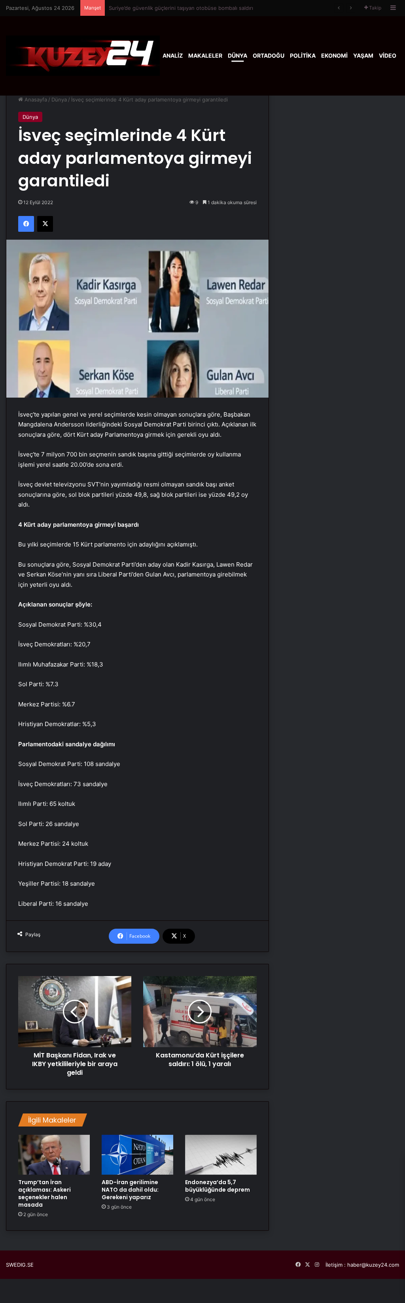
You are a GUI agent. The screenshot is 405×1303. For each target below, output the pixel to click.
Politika (303, 55)
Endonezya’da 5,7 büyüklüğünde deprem (217, 1186)
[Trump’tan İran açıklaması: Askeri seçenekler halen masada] (54, 1155)
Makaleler (205, 55)
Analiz (173, 55)
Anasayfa (35, 99)
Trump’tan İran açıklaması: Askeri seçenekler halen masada (44, 1193)
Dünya (237, 55)
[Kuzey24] (83, 55)
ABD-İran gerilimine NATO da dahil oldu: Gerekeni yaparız (130, 1189)
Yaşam (363, 55)
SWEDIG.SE (20, 1265)
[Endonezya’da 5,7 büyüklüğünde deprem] (221, 1155)
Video (387, 55)
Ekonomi (334, 55)
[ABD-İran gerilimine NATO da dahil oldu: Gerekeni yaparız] (137, 1155)
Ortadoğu (268, 55)
